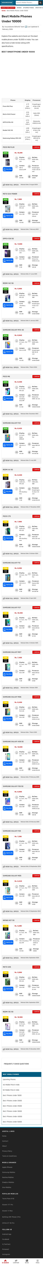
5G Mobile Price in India (11, 1090)
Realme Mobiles (8, 1177)
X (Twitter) (6, 1244)
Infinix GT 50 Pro (8, 1223)
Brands (19, 8)
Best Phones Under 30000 (12, 1111)
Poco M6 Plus (8, 106)
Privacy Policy (7, 1151)
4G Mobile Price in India (11, 1085)
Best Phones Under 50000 (12, 1122)
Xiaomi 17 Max (7, 1211)
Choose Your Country (8, 8)
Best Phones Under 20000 (12, 1101)
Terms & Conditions (9, 1156)
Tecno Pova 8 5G (8, 1198)
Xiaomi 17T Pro (7, 1205)
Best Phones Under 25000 (12, 1106)
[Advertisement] (21, 76)
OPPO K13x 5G (8, 122)
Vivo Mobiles (6, 1187)
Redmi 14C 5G (8, 130)
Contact (5, 1141)
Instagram (6, 1254)
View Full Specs (12, 185)
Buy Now (9, 169)
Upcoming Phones (28, 8)
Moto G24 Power (9, 114)
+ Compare (36, 147)
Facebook (5, 1239)
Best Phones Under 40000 (12, 1116)
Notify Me (9, 216)
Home (3, 11)
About (4, 1146)
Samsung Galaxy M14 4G (12, 138)
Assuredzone (7, 3)
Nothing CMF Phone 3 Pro (11, 1217)
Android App (6, 1234)
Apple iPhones (7, 1167)
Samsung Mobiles (8, 1172)
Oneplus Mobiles (8, 1182)
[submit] (40, 3)
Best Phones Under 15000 (12, 1095)
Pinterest (5, 1249)
